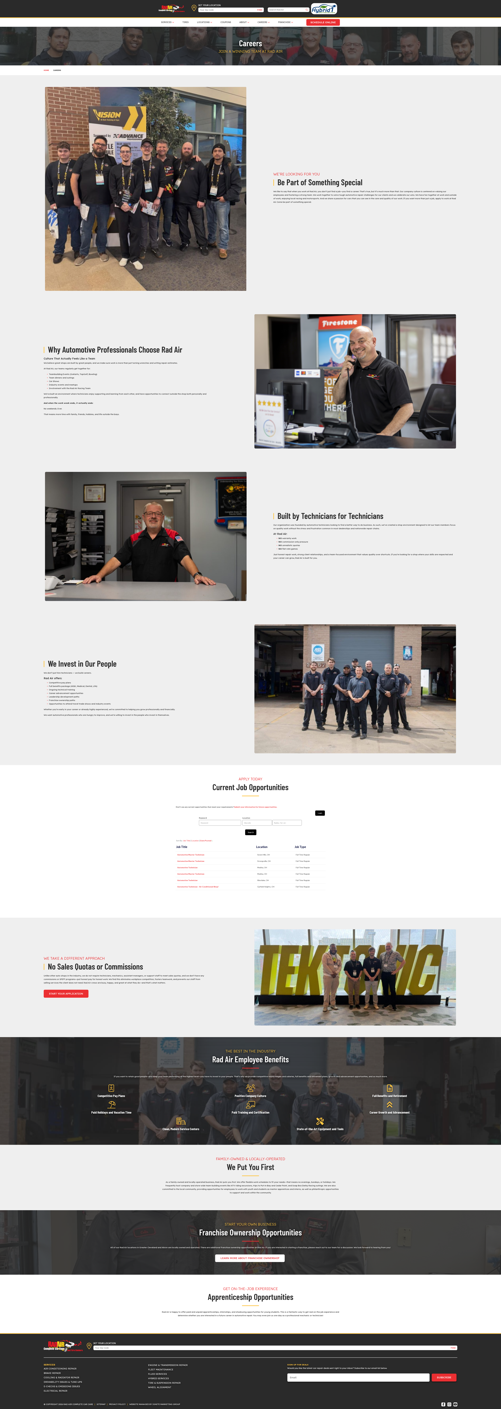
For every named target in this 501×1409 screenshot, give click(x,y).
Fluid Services (157, 1374)
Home (46, 70)
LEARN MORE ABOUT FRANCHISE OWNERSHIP (249, 1258)
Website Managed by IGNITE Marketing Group (154, 1404)
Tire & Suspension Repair (164, 1382)
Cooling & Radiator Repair (61, 1377)
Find (259, 10)
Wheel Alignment (159, 1387)
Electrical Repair (55, 1390)
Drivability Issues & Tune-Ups (63, 1382)
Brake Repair (52, 1373)
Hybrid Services (158, 1378)
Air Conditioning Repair (60, 1368)
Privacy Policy (117, 1404)
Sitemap (101, 1404)
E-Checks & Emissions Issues (62, 1386)
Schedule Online (323, 22)
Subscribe (444, 1377)
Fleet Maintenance (160, 1369)
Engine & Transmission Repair (168, 1365)
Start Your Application (66, 993)
